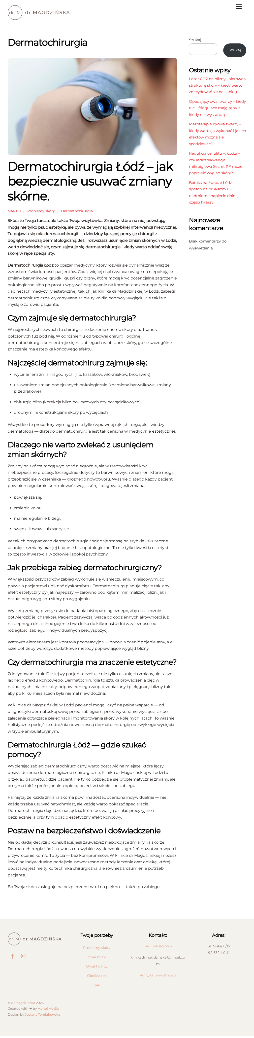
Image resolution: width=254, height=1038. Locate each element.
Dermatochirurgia (77, 211)
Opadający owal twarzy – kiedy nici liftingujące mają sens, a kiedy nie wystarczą (217, 108)
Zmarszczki (97, 957)
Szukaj (195, 39)
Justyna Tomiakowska (42, 1014)
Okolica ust (97, 975)
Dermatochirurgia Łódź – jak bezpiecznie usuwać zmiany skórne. (90, 181)
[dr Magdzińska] (39, 17)
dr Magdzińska (23, 1003)
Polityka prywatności (158, 975)
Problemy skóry (41, 211)
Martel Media (48, 1008)
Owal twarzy (97, 966)
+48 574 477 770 (158, 946)
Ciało (97, 985)
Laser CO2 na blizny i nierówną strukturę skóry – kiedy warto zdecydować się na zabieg (217, 85)
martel (15, 211)
